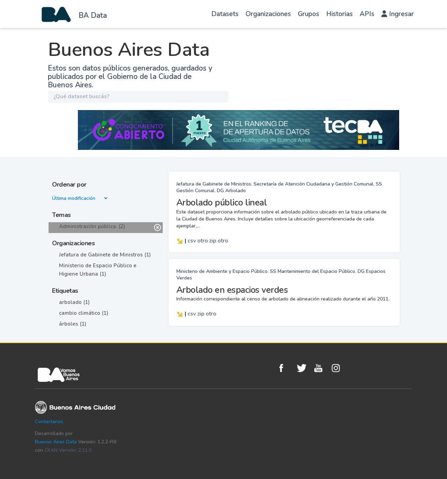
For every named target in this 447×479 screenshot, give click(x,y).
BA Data (93, 15)
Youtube (321, 368)
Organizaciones (268, 14)
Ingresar (400, 14)
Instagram (339, 368)
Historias (339, 14)
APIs (367, 14)
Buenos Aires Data (56, 441)
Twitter (304, 368)
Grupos (308, 14)
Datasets (225, 14)
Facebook (286, 368)
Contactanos (49, 421)
